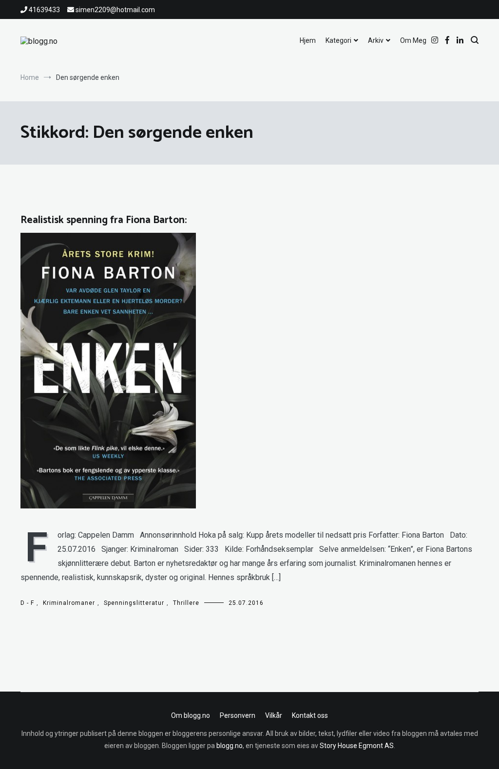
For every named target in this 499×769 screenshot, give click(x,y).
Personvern (237, 715)
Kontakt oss (310, 715)
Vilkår (273, 715)
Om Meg (413, 40)
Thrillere (186, 603)
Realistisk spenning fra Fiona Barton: (103, 220)
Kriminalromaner (69, 603)
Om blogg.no (190, 715)
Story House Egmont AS (357, 746)
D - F (27, 603)
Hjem (308, 40)
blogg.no (229, 746)
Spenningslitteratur (134, 603)
